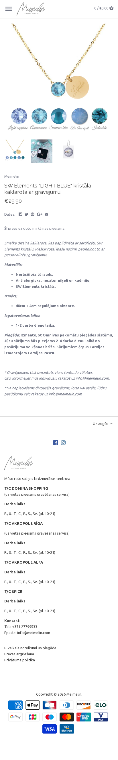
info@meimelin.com (33, 633)
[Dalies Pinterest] (32, 214)
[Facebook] (55, 442)
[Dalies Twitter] (26, 214)
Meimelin (11, 176)
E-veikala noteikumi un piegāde (30, 648)
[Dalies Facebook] (20, 214)
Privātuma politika (19, 660)
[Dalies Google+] (40, 214)
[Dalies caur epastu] (46, 214)
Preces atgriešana (19, 654)
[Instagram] (63, 442)
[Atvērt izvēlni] (8, 9)
